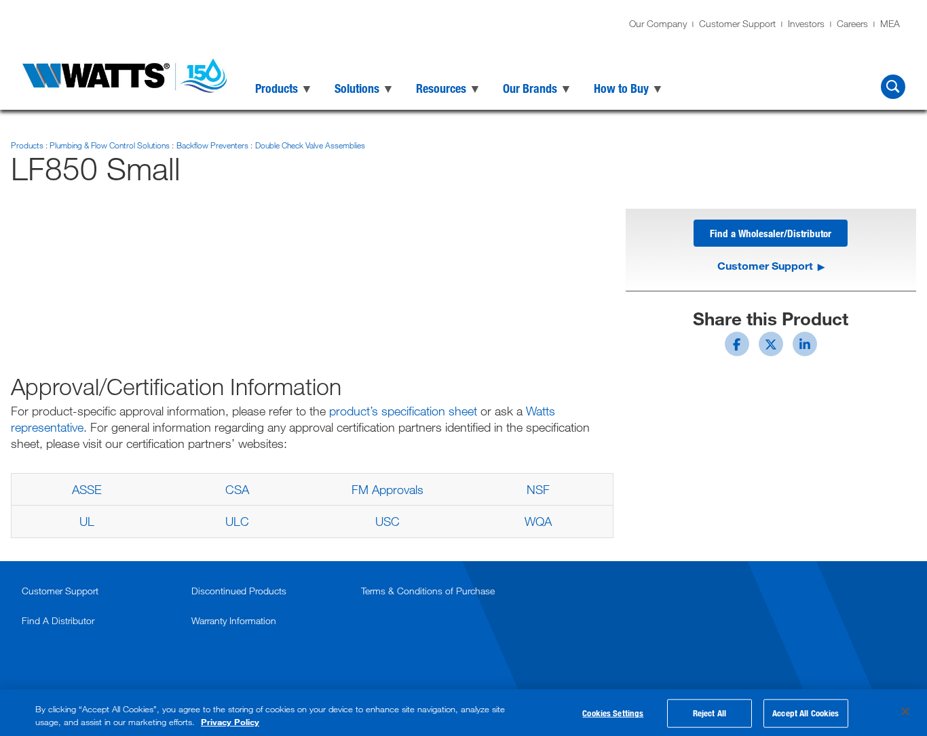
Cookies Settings (612, 713)
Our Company (658, 23)
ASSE (87, 489)
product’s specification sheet (403, 410)
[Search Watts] (893, 87)
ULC (237, 521)
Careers (852, 23)
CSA (237, 489)
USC (387, 521)
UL (86, 521)
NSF (538, 489)
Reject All (709, 713)
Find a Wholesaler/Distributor (770, 233)
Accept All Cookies (805, 713)
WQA (538, 521)
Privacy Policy (230, 721)
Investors (806, 23)
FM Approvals (387, 489)
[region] (463, 712)
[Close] (905, 712)
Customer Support (737, 23)
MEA (890, 23)
